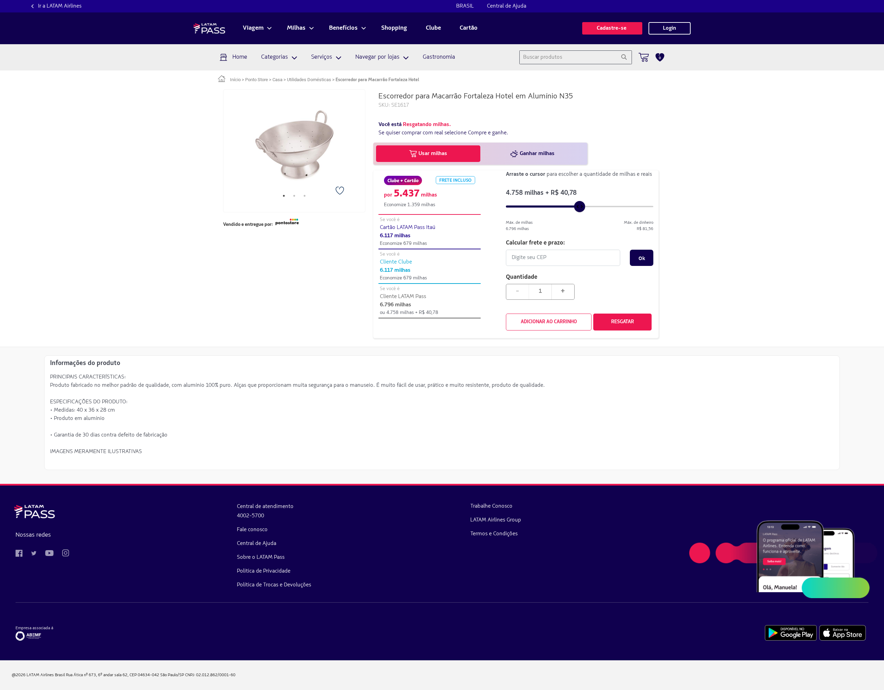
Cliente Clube (396, 262)
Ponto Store (256, 79)
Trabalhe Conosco (491, 506)
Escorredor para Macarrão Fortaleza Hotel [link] (377, 80)
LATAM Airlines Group (495, 520)
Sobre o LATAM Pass (261, 557)
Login (669, 28)
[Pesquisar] (624, 57)
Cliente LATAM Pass (403, 296)
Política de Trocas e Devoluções (274, 585)
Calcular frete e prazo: (535, 242)
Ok (641, 258)
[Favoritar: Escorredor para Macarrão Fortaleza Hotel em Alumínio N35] (340, 191)
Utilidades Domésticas (309, 79)
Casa (277, 79)
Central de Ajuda (506, 6)
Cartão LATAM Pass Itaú (407, 227)
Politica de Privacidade (263, 571)
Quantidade (521, 276)
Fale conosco (252, 530)
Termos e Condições (494, 534)
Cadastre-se (612, 28)
